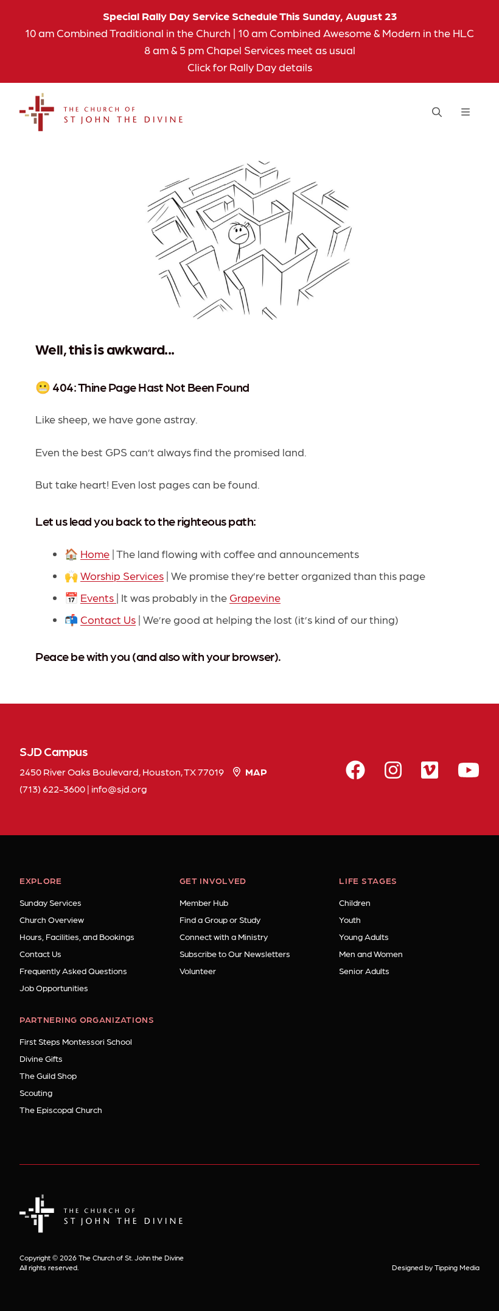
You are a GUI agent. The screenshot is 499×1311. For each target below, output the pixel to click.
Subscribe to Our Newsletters (235, 953)
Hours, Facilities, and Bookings (76, 936)
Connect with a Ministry (224, 936)
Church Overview (51, 919)
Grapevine (255, 597)
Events (98, 597)
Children (355, 902)
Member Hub (204, 902)
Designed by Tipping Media (436, 1267)
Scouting (35, 1092)
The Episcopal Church (60, 1109)
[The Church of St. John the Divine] (101, 112)
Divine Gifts (41, 1058)
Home (95, 553)
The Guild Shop (48, 1075)
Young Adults (364, 936)
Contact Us (108, 619)
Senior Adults (364, 970)
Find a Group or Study (220, 919)
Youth (350, 919)
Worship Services (122, 575)
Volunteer (198, 970)
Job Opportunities (53, 987)
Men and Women (371, 953)
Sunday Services (50, 902)
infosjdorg (119, 788)
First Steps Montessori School (75, 1041)
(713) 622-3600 (52, 788)
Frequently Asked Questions (73, 970)
